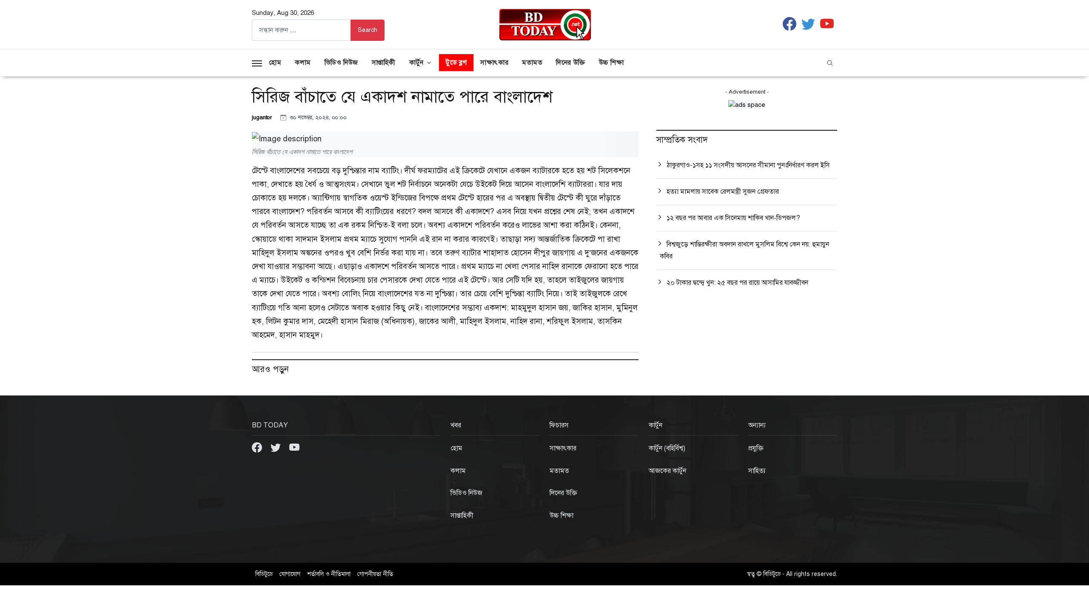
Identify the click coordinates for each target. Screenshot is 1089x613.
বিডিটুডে (264, 574)
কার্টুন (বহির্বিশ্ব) (667, 448)
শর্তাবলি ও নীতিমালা (329, 574)
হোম (275, 62)
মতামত (532, 62)
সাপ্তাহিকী (384, 62)
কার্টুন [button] (416, 62)
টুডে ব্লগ (456, 62)
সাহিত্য (757, 471)
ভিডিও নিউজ (341, 62)
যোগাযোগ (289, 574)
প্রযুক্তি (756, 448)
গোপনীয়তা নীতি (375, 574)
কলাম (303, 62)
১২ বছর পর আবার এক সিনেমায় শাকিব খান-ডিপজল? (733, 218)
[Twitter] (276, 447)
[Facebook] (258, 447)
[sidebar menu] (257, 62)
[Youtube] (294, 447)
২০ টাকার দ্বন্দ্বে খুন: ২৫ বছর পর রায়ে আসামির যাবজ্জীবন (737, 282)
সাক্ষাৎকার (494, 62)
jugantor (263, 117)
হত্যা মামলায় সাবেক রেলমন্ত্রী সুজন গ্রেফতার (723, 191)
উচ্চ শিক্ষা (611, 62)
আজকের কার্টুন (667, 471)
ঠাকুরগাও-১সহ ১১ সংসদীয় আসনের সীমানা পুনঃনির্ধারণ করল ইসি (748, 165)
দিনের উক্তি (570, 62)
